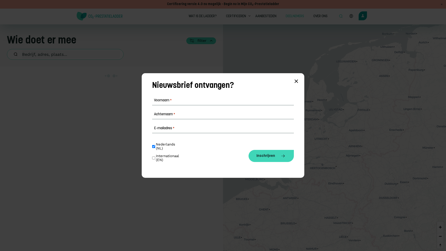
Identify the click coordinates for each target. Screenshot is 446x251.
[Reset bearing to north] (440, 245)
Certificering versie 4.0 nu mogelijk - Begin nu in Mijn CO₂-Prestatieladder (223, 4)
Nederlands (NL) (166, 146)
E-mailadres (164, 128)
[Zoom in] (440, 227)
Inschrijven (265, 156)
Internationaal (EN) (168, 158)
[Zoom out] (440, 236)
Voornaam (163, 100)
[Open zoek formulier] (340, 16)
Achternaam (164, 114)
